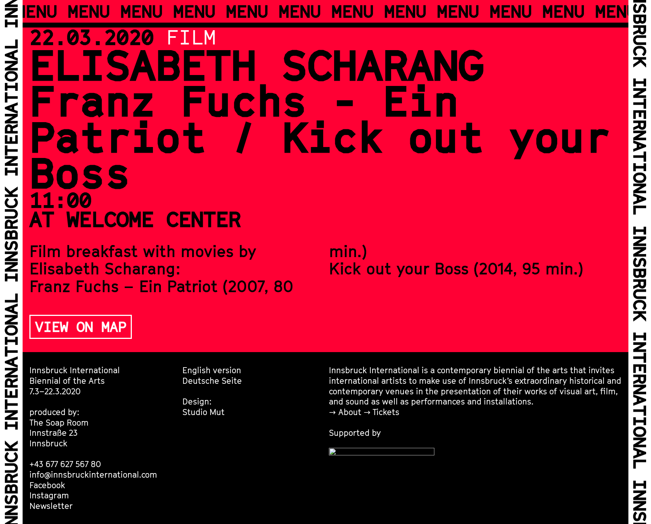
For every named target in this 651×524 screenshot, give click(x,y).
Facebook (47, 485)
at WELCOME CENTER (135, 219)
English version (211, 370)
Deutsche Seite (212, 380)
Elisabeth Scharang (256, 64)
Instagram (49, 495)
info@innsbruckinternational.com (93, 474)
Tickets (386, 412)
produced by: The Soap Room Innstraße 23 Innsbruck (59, 427)
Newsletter (51, 506)
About (349, 412)
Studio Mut (203, 412)
